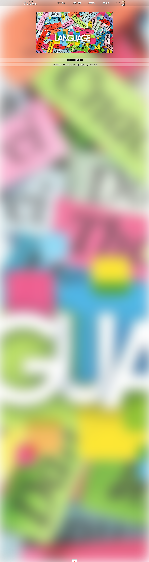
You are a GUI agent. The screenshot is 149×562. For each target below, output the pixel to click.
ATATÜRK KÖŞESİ (118, 3)
